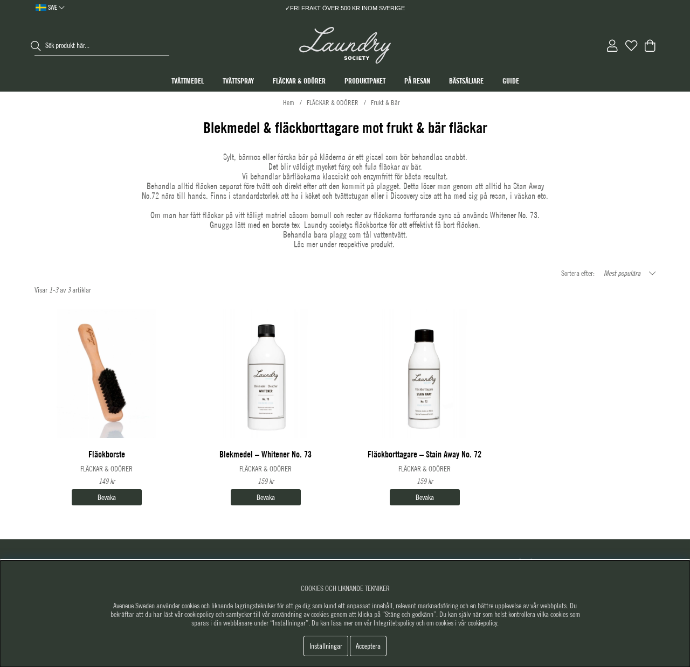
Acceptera (368, 646)
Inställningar (325, 646)
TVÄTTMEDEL (187, 81)
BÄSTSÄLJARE (466, 81)
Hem (288, 103)
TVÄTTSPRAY (238, 81)
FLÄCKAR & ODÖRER (299, 81)
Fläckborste (106, 454)
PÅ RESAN (417, 81)
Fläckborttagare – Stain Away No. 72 (424, 454)
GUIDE (510, 81)
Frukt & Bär (385, 103)
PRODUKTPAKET (364, 81)
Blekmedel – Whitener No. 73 (265, 454)
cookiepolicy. (483, 623)
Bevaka (107, 497)
